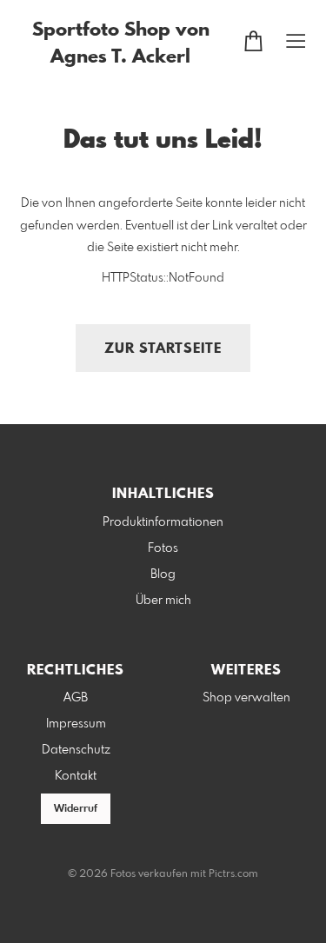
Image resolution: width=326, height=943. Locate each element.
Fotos (163, 548)
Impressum (76, 724)
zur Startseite (163, 349)
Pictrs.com (233, 874)
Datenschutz (76, 750)
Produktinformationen (163, 522)
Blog (163, 574)
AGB (75, 698)
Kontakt (75, 776)
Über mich (163, 600)
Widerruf (75, 809)
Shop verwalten (246, 698)
